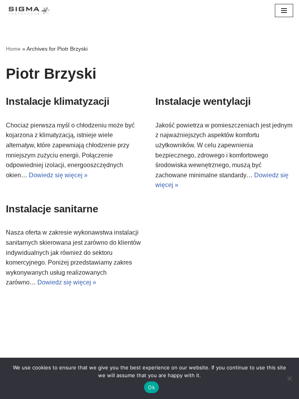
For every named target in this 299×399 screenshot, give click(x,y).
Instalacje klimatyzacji (57, 101)
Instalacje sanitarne (52, 209)
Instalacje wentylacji (203, 101)
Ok (151, 387)
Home (13, 49)
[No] (289, 378)
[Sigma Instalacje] (29, 10)
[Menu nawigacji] (284, 10)
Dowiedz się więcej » (58, 175)
